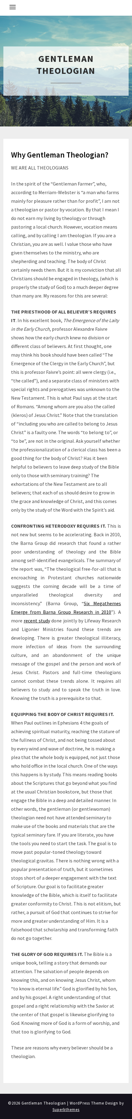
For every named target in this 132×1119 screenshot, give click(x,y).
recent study (37, 620)
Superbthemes (66, 1109)
